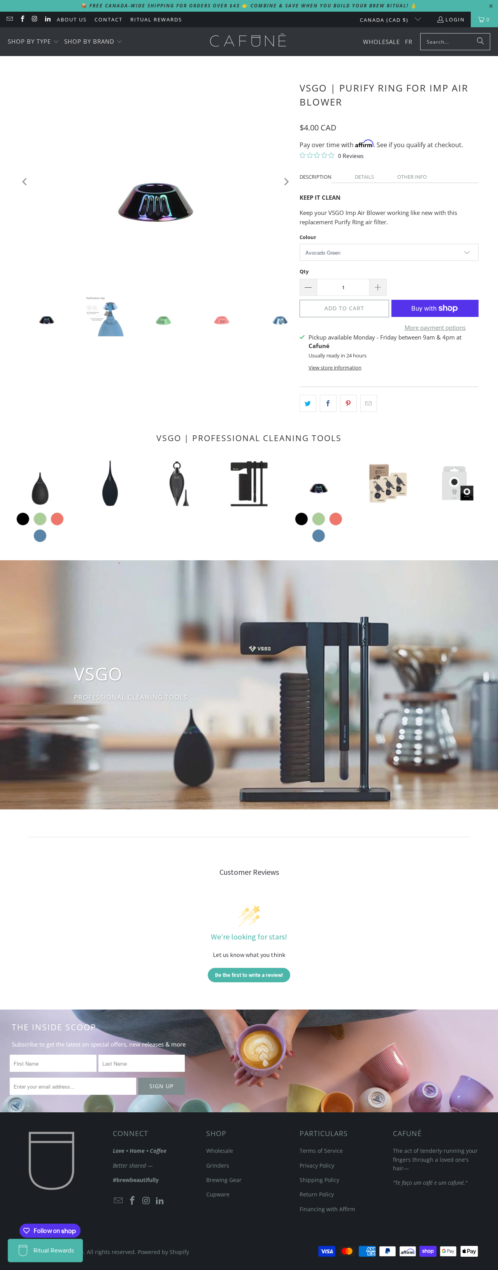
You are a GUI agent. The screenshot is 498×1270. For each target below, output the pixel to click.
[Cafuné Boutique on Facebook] (21, 19)
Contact (109, 19)
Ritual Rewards (156, 19)
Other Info (412, 176)
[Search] (480, 41)
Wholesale (219, 1150)
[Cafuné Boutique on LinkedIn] (47, 19)
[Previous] (25, 181)
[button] (33, 42)
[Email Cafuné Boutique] (9, 19)
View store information (335, 367)
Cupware (218, 1194)
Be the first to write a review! (249, 974)
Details (364, 176)
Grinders (217, 1165)
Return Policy (317, 1194)
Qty (304, 271)
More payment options (435, 327)
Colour (308, 237)
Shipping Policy (319, 1180)
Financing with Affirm (327, 1209)
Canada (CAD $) (385, 19)
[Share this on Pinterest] (348, 403)
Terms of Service (321, 1150)
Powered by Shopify (163, 1252)
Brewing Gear (224, 1180)
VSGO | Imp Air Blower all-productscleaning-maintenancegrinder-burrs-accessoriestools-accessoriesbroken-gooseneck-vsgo (40, 483)
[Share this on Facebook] (328, 403)
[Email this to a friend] (368, 403)
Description (315, 176)
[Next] (286, 181)
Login (455, 19)
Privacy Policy (317, 1165)
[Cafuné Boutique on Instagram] (34, 19)
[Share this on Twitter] (308, 403)
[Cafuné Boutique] (248, 41)
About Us (72, 19)
